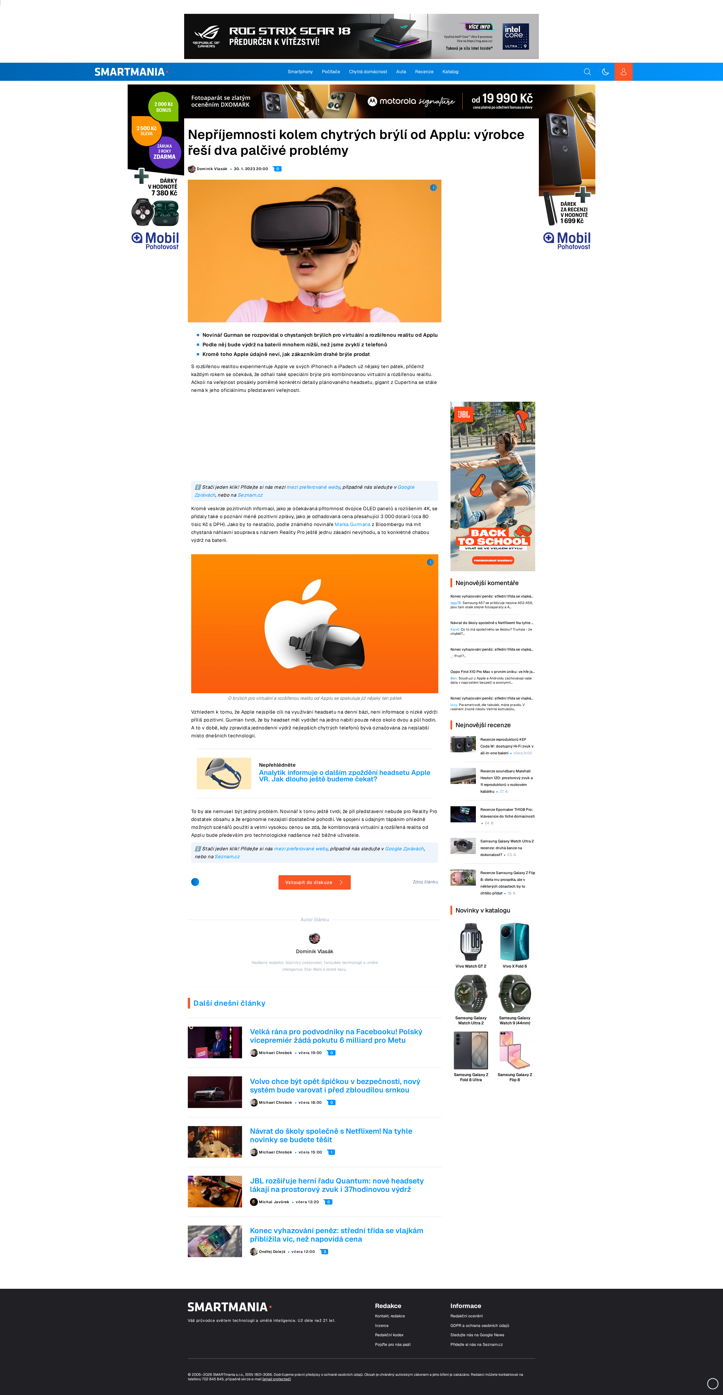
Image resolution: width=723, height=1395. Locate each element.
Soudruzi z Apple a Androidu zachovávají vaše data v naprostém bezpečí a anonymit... (491, 680)
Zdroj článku (425, 882)
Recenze (424, 72)
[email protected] (276, 1379)
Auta (401, 72)
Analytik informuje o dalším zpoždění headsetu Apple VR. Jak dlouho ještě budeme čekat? (344, 775)
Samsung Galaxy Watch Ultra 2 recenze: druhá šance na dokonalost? (507, 848)
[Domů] (131, 72)
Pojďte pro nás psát (393, 1344)
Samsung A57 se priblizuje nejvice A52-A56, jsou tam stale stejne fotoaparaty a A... (491, 605)
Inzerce (382, 1325)
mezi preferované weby (313, 487)
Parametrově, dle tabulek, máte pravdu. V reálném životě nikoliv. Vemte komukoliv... (487, 707)
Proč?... (458, 656)
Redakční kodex (389, 1335)
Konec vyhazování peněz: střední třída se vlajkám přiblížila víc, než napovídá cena (336, 1235)
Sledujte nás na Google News (477, 1335)
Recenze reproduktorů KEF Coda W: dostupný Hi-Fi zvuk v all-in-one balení (506, 746)
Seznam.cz (250, 495)
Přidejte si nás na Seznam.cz (476, 1344)
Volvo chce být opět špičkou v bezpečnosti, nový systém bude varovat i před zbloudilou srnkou (335, 1086)
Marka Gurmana (353, 524)
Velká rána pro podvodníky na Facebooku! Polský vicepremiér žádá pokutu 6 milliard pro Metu (336, 1036)
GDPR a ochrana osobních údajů (479, 1325)
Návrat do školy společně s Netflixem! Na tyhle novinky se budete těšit (331, 1135)
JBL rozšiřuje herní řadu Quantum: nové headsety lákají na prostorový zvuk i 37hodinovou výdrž (337, 1185)
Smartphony (300, 72)
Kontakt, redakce (390, 1316)
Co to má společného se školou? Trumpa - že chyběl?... (491, 631)
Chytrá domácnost (368, 72)
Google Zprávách (404, 849)
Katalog (451, 72)
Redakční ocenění (466, 1316)
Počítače (331, 72)
